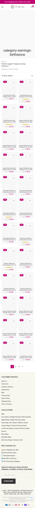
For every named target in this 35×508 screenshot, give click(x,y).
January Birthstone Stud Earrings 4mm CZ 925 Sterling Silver (9, 313)
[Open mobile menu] (2, 7)
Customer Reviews (7, 387)
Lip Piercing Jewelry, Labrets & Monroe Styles (15, 428)
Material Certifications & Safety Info (17, 498)
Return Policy (5, 398)
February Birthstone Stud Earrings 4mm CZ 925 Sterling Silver (25, 240)
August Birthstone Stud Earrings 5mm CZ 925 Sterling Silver (25, 170)
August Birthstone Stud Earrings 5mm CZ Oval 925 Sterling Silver (25, 147)
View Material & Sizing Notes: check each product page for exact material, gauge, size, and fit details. (17, 501)
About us (4, 381)
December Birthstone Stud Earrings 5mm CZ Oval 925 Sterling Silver (9, 215)
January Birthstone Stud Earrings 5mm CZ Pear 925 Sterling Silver (26, 335)
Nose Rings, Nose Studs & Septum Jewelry (14, 422)
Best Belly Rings (6, 437)
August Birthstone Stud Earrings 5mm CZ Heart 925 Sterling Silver (9, 147)
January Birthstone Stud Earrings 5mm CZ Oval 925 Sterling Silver (9, 335)
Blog (2, 392)
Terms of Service (6, 404)
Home (3, 61)
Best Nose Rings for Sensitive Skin (12, 440)
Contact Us (4, 384)
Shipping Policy (6, 401)
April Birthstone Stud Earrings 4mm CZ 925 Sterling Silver (9, 97)
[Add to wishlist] (13, 82)
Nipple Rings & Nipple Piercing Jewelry (13, 420)
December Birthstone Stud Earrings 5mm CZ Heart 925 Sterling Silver (25, 193)
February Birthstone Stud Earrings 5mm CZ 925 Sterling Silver (25, 290)
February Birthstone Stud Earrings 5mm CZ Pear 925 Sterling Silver (9, 290)
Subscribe (8, 481)
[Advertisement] (17, 29)
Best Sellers (5, 434)
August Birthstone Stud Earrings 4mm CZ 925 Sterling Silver (25, 122)
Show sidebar (8, 75)
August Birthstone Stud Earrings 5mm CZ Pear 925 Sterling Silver (9, 170)
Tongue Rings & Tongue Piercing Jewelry (14, 425)
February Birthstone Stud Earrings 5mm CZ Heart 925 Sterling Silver (9, 266)
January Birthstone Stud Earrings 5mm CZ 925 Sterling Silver (9, 358)
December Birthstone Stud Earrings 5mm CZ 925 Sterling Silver (9, 240)
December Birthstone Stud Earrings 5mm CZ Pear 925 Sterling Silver (25, 215)
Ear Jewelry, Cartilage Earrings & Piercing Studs (16, 417)
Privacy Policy (5, 395)
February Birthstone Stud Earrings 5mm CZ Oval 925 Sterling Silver (25, 265)
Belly (2, 414)
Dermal (3, 431)
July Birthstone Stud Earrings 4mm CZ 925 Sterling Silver (26, 358)
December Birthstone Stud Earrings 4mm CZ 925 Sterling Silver (9, 192)
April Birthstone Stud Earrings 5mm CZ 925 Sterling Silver (9, 122)
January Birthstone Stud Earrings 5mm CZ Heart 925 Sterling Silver (26, 313)
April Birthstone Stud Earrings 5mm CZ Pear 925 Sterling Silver (25, 97)
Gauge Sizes (5, 389)
